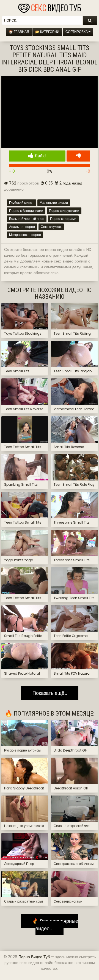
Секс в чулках (51, 226)
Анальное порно (22, 226)
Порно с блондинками (26, 210)
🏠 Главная (19, 31)
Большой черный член (26, 218)
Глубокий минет (21, 202)
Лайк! (40, 156)
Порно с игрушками (64, 210)
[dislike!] (78, 156)
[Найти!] (90, 20)
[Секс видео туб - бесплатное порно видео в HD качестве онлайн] (49, 7)
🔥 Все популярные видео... (53, 924)
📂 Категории (47, 31)
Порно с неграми (63, 218)
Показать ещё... (49, 692)
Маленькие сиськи (54, 202)
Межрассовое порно (25, 234)
